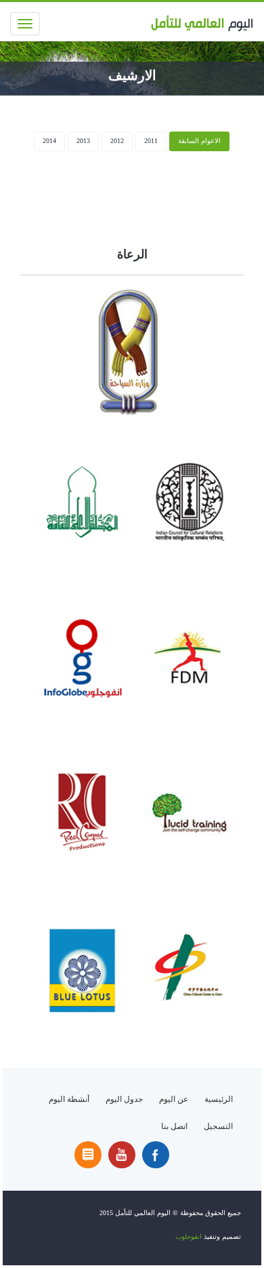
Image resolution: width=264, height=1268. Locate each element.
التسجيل (218, 1126)
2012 (117, 140)
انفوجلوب (189, 1236)
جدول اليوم (124, 1099)
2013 (83, 140)
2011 (151, 140)
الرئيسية (218, 1099)
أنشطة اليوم (69, 1099)
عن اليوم (173, 1099)
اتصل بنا (174, 1126)
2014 (49, 140)
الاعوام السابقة (199, 140)
